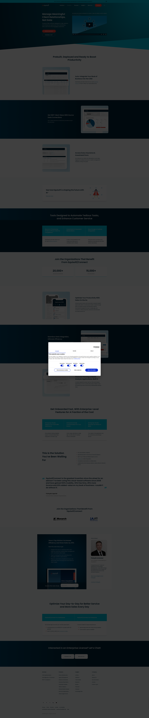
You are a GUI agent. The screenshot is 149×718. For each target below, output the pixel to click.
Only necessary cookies (62, 370)
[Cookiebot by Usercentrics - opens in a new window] (94, 347)
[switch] (68, 365)
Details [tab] (74, 351)
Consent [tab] (57, 351)
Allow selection (77, 370)
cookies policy (77, 358)
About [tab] (92, 351)
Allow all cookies (92, 370)
